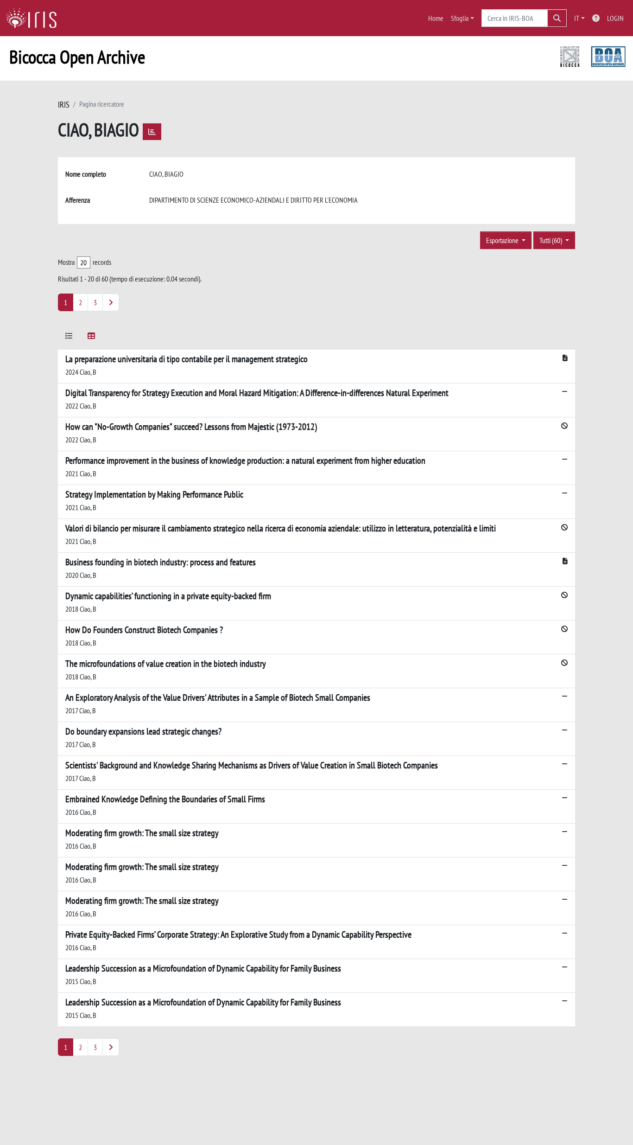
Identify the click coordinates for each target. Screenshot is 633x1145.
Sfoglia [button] (459, 18)
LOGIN (615, 18)
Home (435, 18)
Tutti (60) (551, 240)
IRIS (64, 104)
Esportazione (503, 240)
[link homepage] (35, 18)
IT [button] (576, 18)
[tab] (69, 337)
